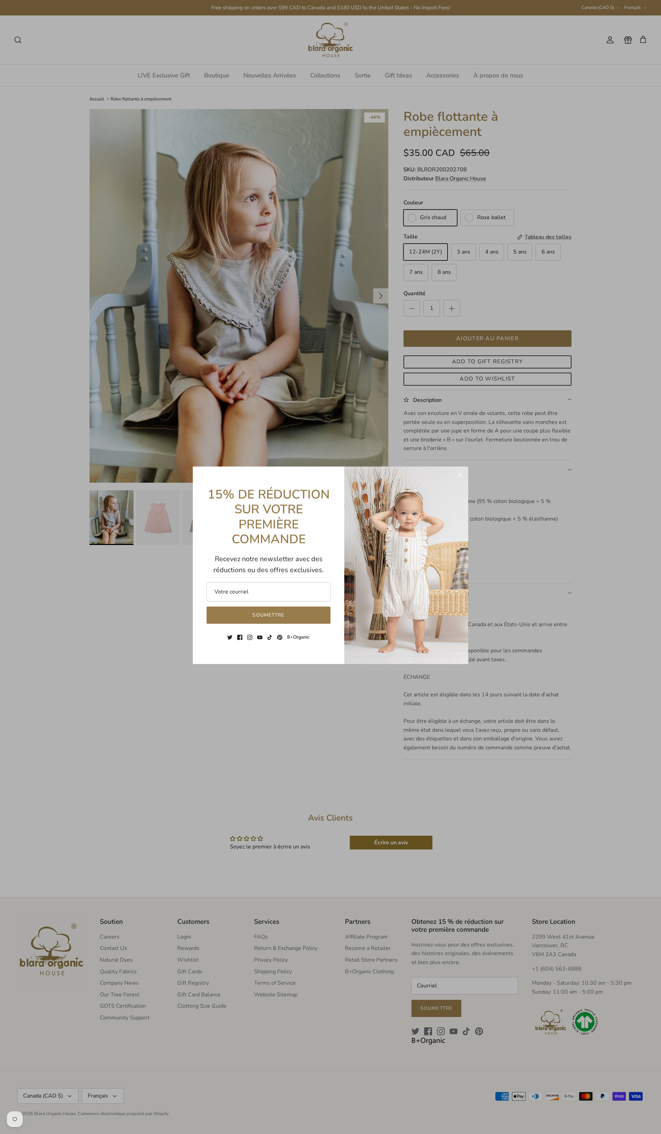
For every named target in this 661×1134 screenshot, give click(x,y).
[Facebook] (239, 637)
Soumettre (268, 615)
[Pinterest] (279, 637)
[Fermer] (459, 475)
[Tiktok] (269, 637)
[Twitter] (229, 637)
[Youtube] (259, 637)
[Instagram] (249, 637)
